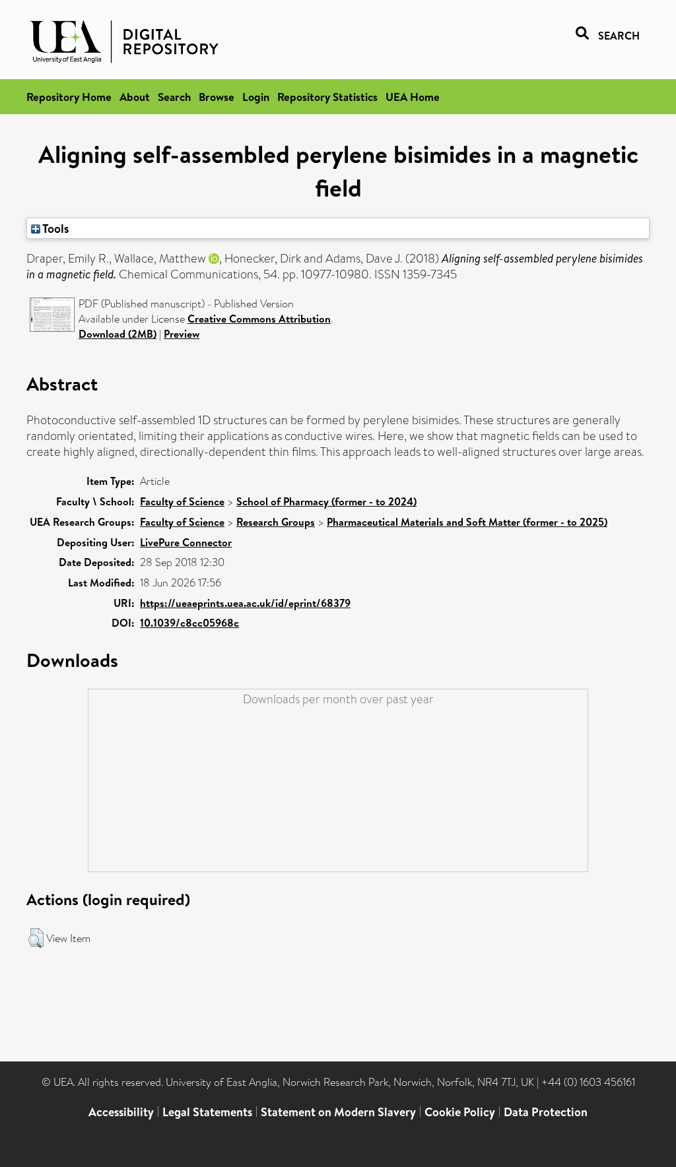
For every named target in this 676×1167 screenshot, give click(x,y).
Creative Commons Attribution (259, 318)
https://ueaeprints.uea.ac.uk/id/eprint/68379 (245, 603)
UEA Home (413, 96)
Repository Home (69, 96)
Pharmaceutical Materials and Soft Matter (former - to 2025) (467, 522)
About (134, 96)
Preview (181, 334)
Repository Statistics (327, 96)
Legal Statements (207, 1112)
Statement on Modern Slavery (338, 1112)
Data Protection (546, 1112)
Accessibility (121, 1112)
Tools (54, 228)
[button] (36, 938)
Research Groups (275, 522)
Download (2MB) (117, 334)
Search (174, 96)
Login (255, 96)
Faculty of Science (182, 501)
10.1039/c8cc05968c (189, 622)
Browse (216, 96)
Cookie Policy (459, 1112)
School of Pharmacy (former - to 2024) (326, 501)
